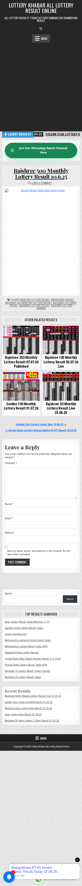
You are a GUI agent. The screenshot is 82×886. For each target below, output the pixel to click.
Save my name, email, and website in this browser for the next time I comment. (38, 552)
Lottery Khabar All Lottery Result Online (41, 8)
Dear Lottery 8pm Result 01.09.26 (23, 714)
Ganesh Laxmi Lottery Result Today (24, 627)
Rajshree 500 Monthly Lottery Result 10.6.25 (41, 173)
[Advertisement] (41, 86)
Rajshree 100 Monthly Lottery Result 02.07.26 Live (61, 361)
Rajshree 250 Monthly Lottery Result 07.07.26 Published (21, 361)
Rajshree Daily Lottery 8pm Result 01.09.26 (28, 708)
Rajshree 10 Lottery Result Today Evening (27, 670)
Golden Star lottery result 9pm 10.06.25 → (41, 424)
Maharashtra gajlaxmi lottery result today (28, 640)
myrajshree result (62, 300)
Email (9, 518)
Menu (44, 38)
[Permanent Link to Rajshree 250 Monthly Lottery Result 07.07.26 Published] (21, 340)
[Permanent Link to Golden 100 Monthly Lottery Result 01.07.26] (21, 386)
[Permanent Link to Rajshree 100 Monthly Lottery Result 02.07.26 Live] (61, 340)
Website (9, 532)
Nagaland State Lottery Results (22, 652)
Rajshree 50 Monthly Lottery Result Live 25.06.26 (61, 408)
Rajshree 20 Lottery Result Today (23, 677)
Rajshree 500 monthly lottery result (28, 303)
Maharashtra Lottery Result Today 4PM (26, 646)
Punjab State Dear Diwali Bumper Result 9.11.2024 (33, 658)
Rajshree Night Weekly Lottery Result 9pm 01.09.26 (33, 696)
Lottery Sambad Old (15, 634)
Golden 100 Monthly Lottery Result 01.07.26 (21, 406)
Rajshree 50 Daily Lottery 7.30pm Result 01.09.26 (32, 720)
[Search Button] (41, 29)
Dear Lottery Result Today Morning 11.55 (27, 621)
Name (9, 504)
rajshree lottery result (34, 305)
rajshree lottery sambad (54, 306)
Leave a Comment (42, 183)
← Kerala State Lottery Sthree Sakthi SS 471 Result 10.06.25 (41, 430)
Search (8, 593)
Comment (11, 463)
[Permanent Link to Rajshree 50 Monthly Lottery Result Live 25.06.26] (61, 386)
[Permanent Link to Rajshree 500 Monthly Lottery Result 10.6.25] (41, 240)
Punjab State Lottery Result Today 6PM (26, 664)
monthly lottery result (35, 300)
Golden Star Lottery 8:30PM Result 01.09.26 (29, 702)
